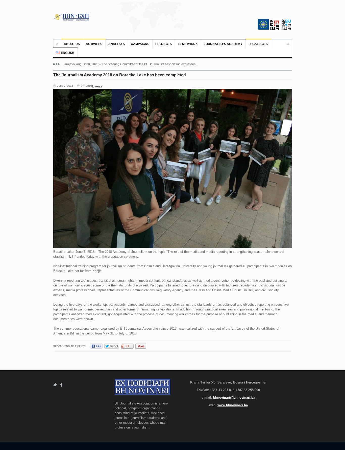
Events (97, 86)
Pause (56, 64)
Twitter (55, 385)
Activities (94, 44)
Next (59, 64)
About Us (72, 44)
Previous (54, 64)
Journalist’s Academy (223, 44)
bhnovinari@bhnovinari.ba (234, 397)
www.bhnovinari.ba (232, 405)
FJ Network (188, 44)
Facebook (61, 385)
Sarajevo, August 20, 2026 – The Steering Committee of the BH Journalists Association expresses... (130, 64)
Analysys (116, 44)
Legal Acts (258, 44)
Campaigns (140, 44)
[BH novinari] (71, 17)
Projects (163, 44)
